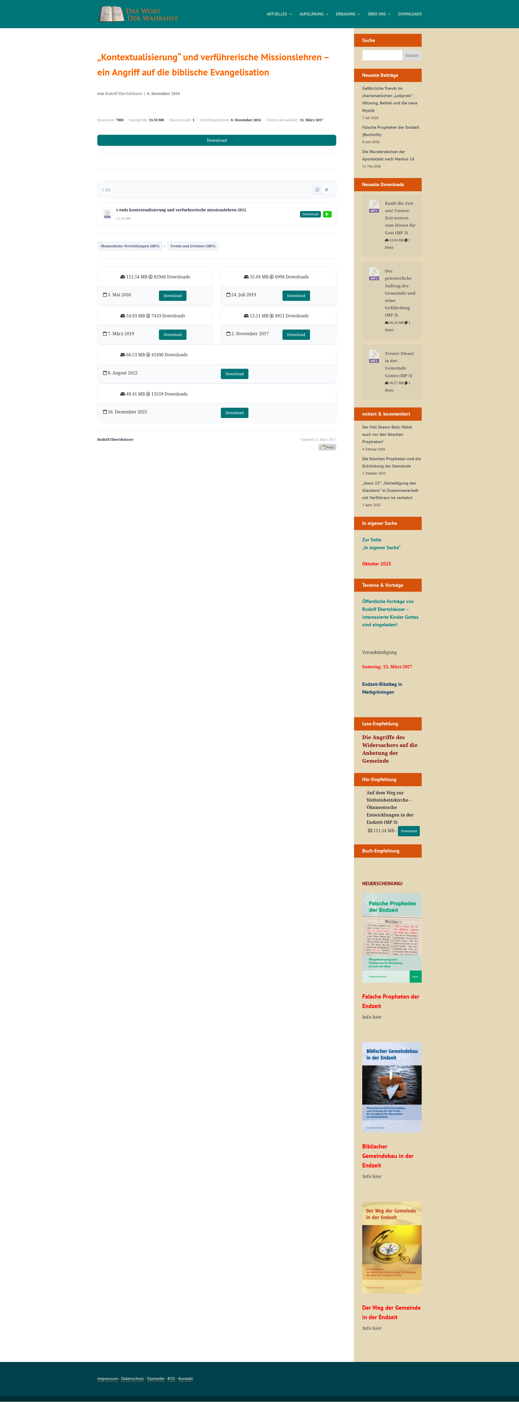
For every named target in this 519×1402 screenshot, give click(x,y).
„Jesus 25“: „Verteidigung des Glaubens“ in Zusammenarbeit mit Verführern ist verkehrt (390, 490)
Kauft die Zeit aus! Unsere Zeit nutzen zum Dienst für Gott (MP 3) (400, 217)
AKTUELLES (277, 14)
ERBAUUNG (345, 14)
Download (217, 140)
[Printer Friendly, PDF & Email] (327, 446)
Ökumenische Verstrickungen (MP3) (130, 246)
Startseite (155, 1378)
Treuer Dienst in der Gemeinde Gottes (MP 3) (399, 364)
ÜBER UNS (377, 14)
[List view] (326, 189)
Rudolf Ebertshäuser (124, 93)
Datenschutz (132, 1378)
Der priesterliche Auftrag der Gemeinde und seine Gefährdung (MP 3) (400, 293)
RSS (171, 1378)
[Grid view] (317, 189)
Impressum (107, 1378)
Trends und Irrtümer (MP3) (192, 246)
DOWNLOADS (410, 14)
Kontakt (185, 1378)
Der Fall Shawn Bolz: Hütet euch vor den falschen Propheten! (387, 434)
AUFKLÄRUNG (312, 14)
